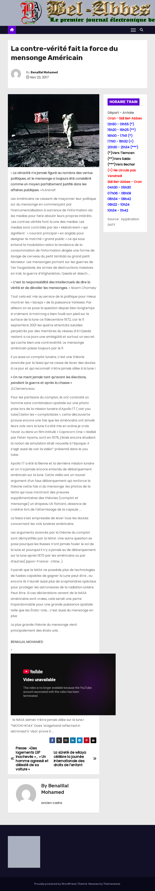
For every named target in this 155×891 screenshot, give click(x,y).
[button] (142, 29)
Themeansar (111, 884)
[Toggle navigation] (133, 30)
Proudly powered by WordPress (55, 884)
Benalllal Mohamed (44, 72)
